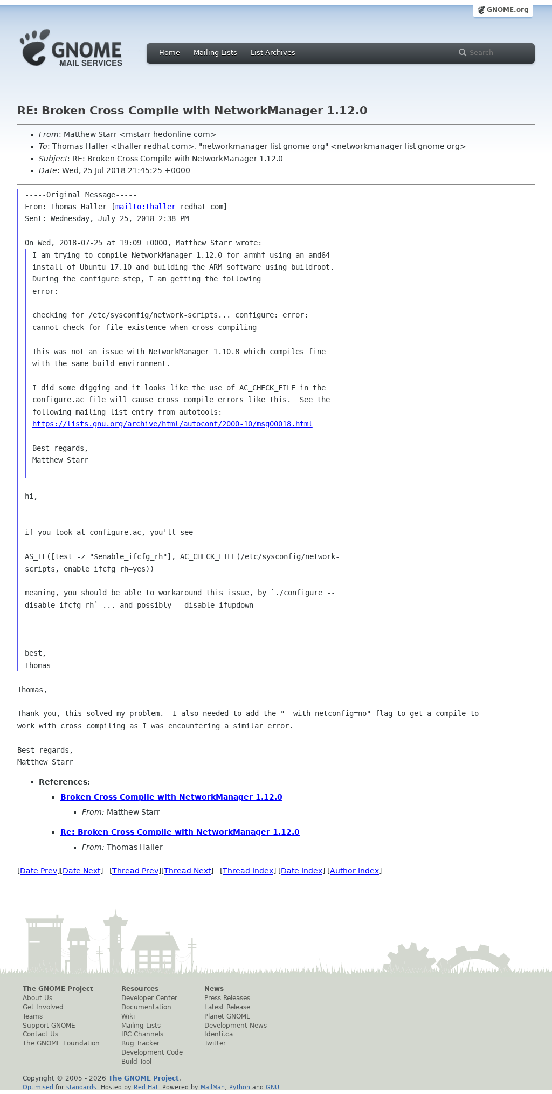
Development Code (152, 1052)
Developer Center (149, 998)
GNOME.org (508, 9)
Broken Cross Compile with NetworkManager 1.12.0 (171, 797)
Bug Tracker (140, 1043)
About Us (37, 998)
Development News (235, 1025)
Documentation (146, 1007)
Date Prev (38, 870)
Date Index (301, 870)
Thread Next (187, 870)
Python (239, 1087)
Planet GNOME (227, 1016)
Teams (33, 1016)
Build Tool (136, 1061)
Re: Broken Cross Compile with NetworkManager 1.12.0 (180, 832)
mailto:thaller (145, 206)
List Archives (273, 53)
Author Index (354, 870)
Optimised (38, 1087)
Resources (139, 989)
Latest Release (227, 1007)
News (214, 989)
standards (81, 1087)
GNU (272, 1087)
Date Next (81, 870)
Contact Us (40, 1034)
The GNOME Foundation (61, 1043)
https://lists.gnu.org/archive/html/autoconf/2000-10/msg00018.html (172, 423)
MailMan (213, 1087)
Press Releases (227, 998)
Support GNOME (49, 1025)
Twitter (215, 1043)
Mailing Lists (215, 53)
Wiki (128, 1016)
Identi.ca (218, 1034)
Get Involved (43, 1007)
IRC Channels (142, 1034)
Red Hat (146, 1087)
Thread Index (248, 870)
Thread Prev (135, 870)
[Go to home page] (87, 69)
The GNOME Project (58, 989)
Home (169, 53)
